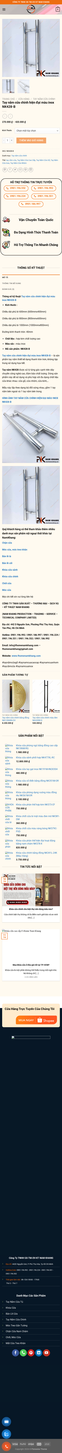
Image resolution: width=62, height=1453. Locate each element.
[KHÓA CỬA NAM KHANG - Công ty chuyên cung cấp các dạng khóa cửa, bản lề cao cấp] (31, 9)
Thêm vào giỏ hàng (31, 140)
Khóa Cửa (11, 1307)
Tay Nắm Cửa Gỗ (43, 160)
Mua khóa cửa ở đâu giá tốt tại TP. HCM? (31, 965)
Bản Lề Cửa (12, 1313)
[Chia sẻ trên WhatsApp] (4, 169)
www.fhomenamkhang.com (27, 655)
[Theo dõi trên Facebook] (15, 1352)
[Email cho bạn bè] (20, 169)
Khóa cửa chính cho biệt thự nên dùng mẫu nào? (31, 909)
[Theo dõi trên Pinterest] (31, 1352)
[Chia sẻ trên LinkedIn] (30, 169)
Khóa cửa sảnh (10, 569)
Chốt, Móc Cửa (13, 1337)
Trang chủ (8, 99)
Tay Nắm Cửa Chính (16, 1319)
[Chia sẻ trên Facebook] (10, 169)
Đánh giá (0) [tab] (8, 289)
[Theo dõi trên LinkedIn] (38, 1352)
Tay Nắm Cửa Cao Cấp (26, 160)
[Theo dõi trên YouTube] (46, 1352)
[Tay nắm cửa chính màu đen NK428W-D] (46, 696)
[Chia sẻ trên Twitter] (15, 169)
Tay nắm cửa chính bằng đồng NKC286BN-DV (15, 718)
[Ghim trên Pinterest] (25, 169)
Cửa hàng (24, 99)
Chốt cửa (6, 583)
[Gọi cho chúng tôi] (23, 1352)
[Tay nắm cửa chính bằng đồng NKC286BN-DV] (16, 696)
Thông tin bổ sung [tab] (11, 283)
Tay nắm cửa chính (44, 99)
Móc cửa (6, 590)
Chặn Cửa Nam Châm (17, 1331)
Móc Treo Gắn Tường (16, 1325)
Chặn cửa (7, 542)
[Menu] (4, 9)
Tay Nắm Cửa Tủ (14, 1301)
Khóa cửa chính (10, 576)
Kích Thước (7, 130)
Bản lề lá (6, 556)
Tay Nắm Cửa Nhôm (18, 163)
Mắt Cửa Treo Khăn (16, 1343)
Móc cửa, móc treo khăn (14, 549)
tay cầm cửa (11, 160)
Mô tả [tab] (5, 277)
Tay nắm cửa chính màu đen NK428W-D (45, 718)
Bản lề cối (7, 563)
